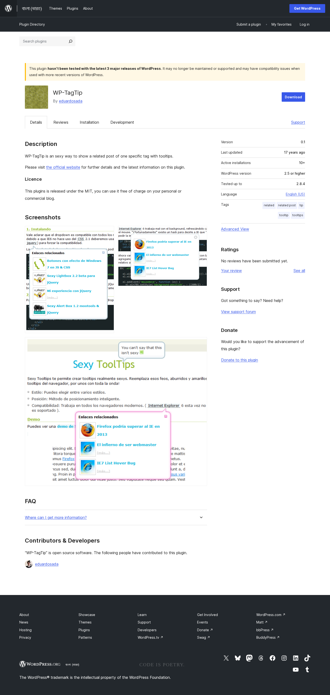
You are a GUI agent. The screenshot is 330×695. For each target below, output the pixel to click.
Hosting (25, 630)
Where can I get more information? (56, 517)
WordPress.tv (150, 637)
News (23, 622)
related (269, 205)
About (24, 615)
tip (301, 205)
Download (293, 97)
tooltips (297, 215)
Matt (262, 622)
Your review (231, 270)
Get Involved (207, 615)
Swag (203, 637)
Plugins (84, 630)
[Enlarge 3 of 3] (200, 343)
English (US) (295, 194)
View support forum (238, 311)
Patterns (85, 637)
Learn (142, 615)
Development (122, 122)
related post (287, 205)
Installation (89, 122)
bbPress (265, 630)
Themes (85, 622)
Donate (205, 630)
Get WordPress (307, 8)
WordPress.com (271, 615)
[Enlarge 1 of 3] (107, 232)
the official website (63, 167)
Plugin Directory (32, 24)
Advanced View (235, 229)
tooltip (283, 215)
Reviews (60, 122)
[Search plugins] (70, 41)
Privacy (25, 637)
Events (202, 622)
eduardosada (70, 101)
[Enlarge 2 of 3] (200, 232)
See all (299, 270)
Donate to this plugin (239, 360)
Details (36, 122)
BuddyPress (268, 637)
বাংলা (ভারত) (72, 664)
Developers (147, 630)
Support (298, 122)
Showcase (87, 615)
